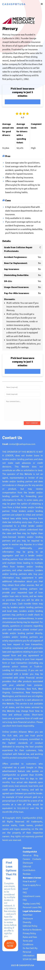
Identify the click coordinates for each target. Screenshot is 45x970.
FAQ (25, 892)
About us (27, 855)
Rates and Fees (30, 937)
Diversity (27, 922)
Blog (36, 855)
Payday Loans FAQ (31, 903)
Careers (26, 859)
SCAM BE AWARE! (31, 959)
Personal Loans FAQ (32, 907)
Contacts (36, 859)
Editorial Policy (30, 926)
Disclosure (28, 862)
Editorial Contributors (29, 868)
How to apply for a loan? (31, 887)
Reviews (27, 873)
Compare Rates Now (22, 101)
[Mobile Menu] (42, 4)
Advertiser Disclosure (28, 916)
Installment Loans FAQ (31, 898)
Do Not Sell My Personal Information (30, 952)
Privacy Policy (29, 933)
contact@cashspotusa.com (22, 444)
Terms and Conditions (28, 942)
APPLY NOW (10, 944)
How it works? (29, 881)
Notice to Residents (32, 929)
